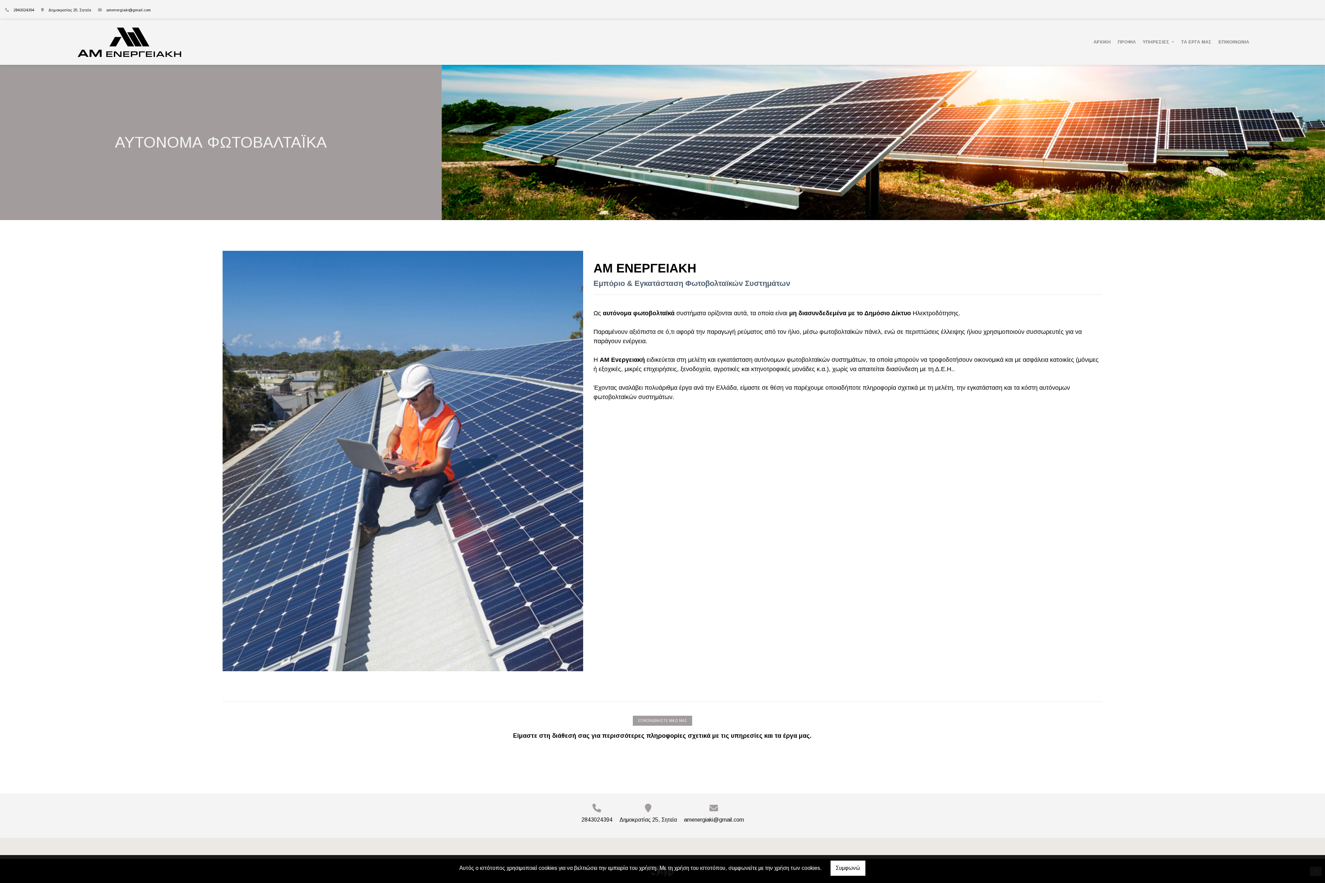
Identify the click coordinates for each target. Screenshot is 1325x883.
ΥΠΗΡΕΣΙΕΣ (1157, 41)
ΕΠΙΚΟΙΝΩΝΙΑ (1233, 41)
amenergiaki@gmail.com (128, 10)
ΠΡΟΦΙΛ (1127, 41)
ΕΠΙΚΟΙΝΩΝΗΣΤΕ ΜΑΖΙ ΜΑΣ (662, 721)
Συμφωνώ (848, 868)
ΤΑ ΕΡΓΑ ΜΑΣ (1196, 41)
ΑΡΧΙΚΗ (1102, 41)
